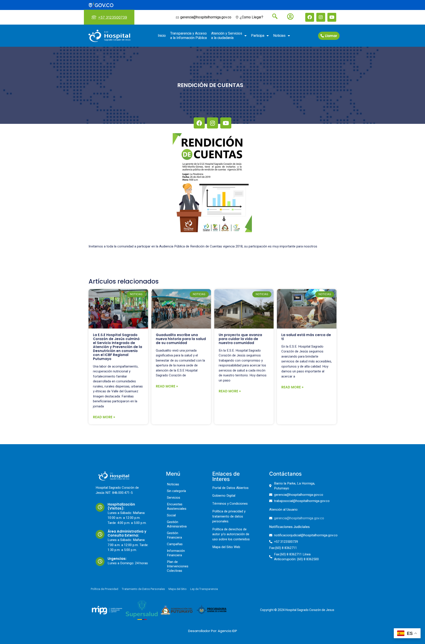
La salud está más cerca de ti (306, 337)
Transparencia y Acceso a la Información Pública (188, 36)
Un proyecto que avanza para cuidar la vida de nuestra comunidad (240, 339)
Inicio (162, 35)
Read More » (104, 417)
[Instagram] (320, 17)
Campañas (175, 544)
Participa (257, 35)
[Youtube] (331, 17)
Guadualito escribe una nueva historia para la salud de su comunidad (181, 339)
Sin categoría (176, 490)
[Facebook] (309, 17)
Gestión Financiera (174, 535)
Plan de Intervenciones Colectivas (177, 566)
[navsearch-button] (273, 16)
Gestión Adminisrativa (177, 524)
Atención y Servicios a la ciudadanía (226, 36)
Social (171, 515)
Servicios (173, 497)
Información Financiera (176, 553)
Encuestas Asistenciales (176, 506)
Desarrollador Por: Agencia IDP (212, 630)
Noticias (279, 35)
